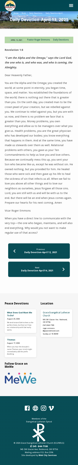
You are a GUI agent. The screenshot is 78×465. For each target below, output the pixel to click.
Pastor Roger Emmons (38, 40)
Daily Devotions (35, 13)
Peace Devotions (17, 303)
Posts (24, 13)
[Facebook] (27, 408)
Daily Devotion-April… (55, 13)
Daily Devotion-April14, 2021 (37, 270)
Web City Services (48, 455)
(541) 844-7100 (48, 325)
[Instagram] (43, 408)
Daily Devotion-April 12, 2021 (40, 252)
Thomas (11, 340)
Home (16, 13)
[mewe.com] (35, 408)
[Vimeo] (51, 408)
